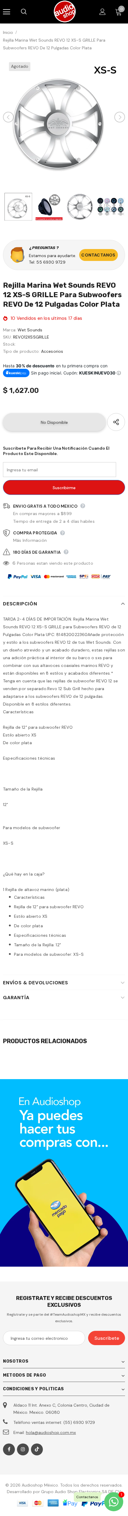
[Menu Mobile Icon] (6, 11)
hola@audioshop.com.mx (51, 1432)
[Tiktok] (37, 1449)
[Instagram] (23, 1449)
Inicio (8, 32)
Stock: (9, 344)
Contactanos (98, 255)
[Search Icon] (30, 12)
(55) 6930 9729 (79, 1422)
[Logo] (65, 11)
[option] (64, 117)
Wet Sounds (30, 330)
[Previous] (8, 117)
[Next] (119, 117)
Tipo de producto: (21, 351)
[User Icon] (102, 12)
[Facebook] (9, 1449)
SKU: (7, 337)
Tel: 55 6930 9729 (47, 262)
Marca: (9, 330)
